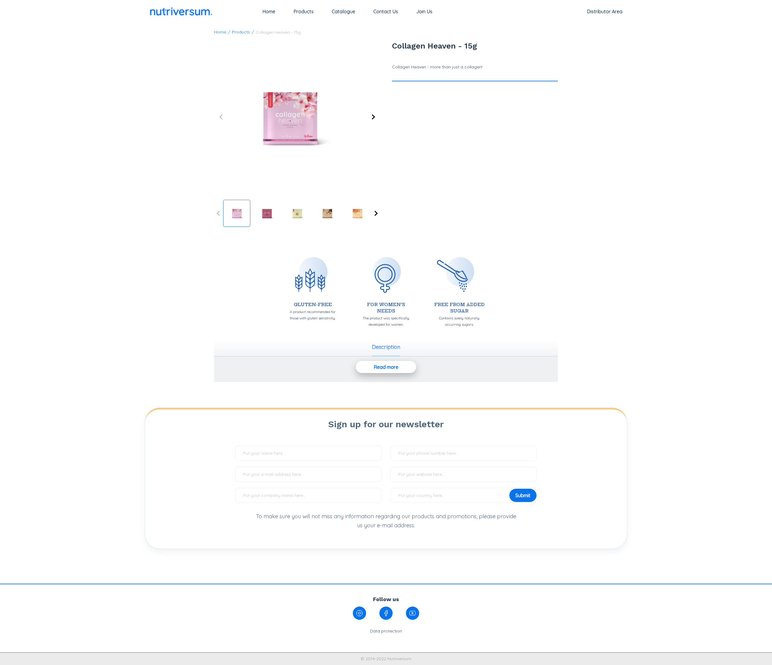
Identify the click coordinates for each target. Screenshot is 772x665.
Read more (386, 367)
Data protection (386, 631)
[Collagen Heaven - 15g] (297, 117)
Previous (229, 117)
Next (365, 117)
